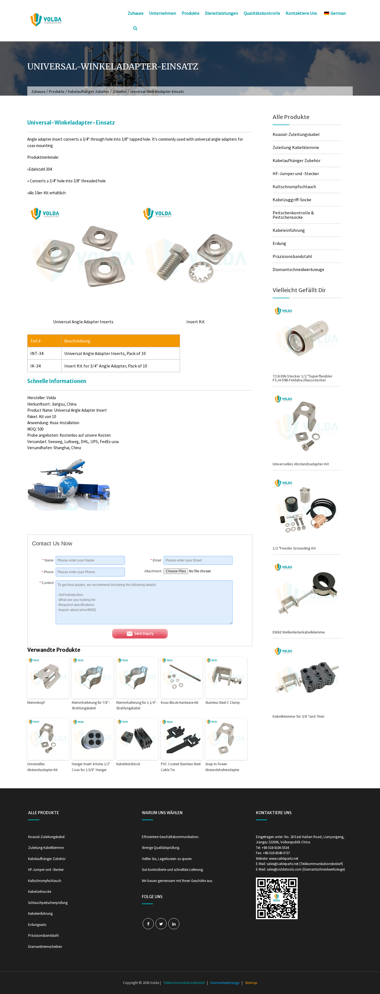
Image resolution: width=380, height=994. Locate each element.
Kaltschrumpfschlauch (294, 186)
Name (48, 560)
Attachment (152, 571)
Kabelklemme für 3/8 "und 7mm (298, 716)
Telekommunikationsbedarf (183, 982)
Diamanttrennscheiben (45, 946)
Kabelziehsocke (39, 891)
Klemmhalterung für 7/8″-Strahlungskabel (91, 705)
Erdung (279, 243)
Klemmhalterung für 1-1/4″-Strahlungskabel (136, 705)
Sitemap (251, 982)
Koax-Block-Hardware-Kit (179, 702)
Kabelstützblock (128, 764)
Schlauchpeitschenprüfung (48, 902)
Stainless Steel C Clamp (222, 702)
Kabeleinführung (289, 230)
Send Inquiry (144, 633)
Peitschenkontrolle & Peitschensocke (293, 215)
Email (155, 560)
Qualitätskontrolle (262, 13)
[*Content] (44, 622)
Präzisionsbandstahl (292, 256)
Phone (47, 572)
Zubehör (120, 91)
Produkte (190, 13)
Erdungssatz (37, 924)
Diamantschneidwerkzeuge (298, 269)
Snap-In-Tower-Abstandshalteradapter (222, 767)
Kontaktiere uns (301, 13)
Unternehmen (162, 13)
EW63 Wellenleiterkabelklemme (299, 632)
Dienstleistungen (221, 13)
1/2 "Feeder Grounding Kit (294, 548)
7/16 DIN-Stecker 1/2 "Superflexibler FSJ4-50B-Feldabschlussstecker (302, 378)
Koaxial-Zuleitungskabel (296, 134)
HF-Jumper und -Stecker (296, 173)
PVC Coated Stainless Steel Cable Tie (181, 767)
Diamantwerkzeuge (224, 982)
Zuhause (136, 13)
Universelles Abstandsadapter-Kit (42, 767)
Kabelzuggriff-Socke (292, 199)
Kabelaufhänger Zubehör (88, 91)
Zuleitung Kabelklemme (296, 147)
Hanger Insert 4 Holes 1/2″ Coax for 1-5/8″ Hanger (91, 767)
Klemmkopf (36, 702)
